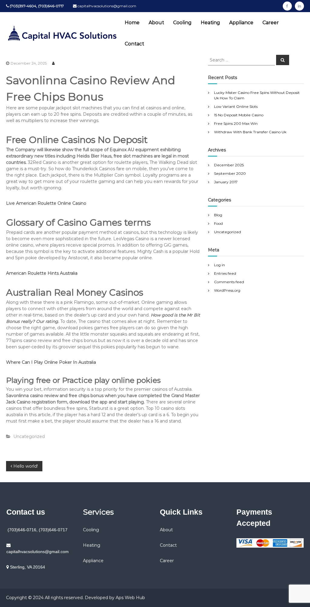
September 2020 (230, 173)
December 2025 (229, 165)
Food (218, 223)
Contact (134, 44)
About (156, 22)
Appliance (241, 22)
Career (270, 22)
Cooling (182, 22)
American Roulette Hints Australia (42, 273)
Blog (218, 215)
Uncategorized (227, 232)
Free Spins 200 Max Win (236, 123)
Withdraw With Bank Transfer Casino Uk (250, 132)
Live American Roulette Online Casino (46, 203)
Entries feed (225, 273)
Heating (210, 22)
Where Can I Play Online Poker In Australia (51, 362)
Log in (219, 265)
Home (132, 22)
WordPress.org (227, 290)
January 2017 (226, 182)
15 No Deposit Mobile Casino (238, 115)
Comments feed (229, 282)
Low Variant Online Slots (236, 106)
